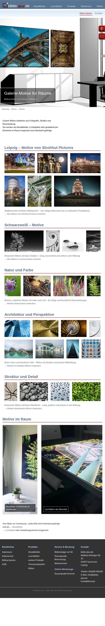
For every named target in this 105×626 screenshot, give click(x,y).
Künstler (98, 13)
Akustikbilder (39, 6)
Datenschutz (7, 556)
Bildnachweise (8, 560)
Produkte (71, 6)
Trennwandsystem (36, 564)
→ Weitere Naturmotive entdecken (20, 303)
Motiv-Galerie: (86, 13)
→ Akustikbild (16, 527)
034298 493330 (95, 571)
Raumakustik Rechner (65, 574)
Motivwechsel (61, 563)
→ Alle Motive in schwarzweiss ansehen (22, 259)
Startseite (5, 109)
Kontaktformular (88, 581)
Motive (100, 6)
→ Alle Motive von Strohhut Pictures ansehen (24, 214)
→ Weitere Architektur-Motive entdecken (22, 366)
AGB (4, 564)
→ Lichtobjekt (9, 530)
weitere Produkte (36, 560)
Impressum (7, 552)
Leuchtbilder (56, 6)
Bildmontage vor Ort (64, 552)
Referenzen (86, 6)
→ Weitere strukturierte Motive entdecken (23, 408)
